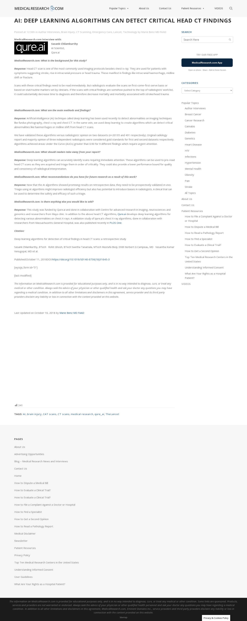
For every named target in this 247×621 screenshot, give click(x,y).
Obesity (189, 174)
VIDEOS (219, 8)
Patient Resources (191, 8)
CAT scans (49, 414)
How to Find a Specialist (198, 239)
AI (24, 414)
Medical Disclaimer (25, 533)
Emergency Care (102, 32)
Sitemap (123, 617)
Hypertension (193, 162)
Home (18, 475)
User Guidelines (23, 577)
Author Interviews (49, 32)
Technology (130, 32)
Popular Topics (117, 8)
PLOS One (115, 222)
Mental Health (193, 168)
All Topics (190, 193)
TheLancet (112, 414)
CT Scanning (83, 32)
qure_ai (99, 414)
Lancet (117, 32)
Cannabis (190, 126)
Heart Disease (193, 144)
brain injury (34, 414)
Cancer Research (194, 120)
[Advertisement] (94, 359)
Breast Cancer (193, 114)
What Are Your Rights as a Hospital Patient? (39, 584)
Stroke (188, 186)
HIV (187, 150)
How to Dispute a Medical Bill (202, 226)
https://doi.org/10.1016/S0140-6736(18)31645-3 (81, 259)
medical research (82, 414)
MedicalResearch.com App (207, 62)
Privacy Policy (22, 555)
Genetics (190, 138)
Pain (187, 180)
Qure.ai (122, 214)
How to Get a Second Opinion (202, 251)
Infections (190, 156)
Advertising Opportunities (29, 454)
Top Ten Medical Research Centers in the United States (46, 562)
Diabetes (190, 132)
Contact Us (165, 8)
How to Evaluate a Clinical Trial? (203, 245)
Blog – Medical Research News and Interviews (41, 461)
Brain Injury (68, 32)
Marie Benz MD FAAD (153, 32)
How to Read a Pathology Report (204, 232)
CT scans (64, 414)
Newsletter (21, 540)
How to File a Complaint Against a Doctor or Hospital (44, 504)
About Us (144, 8)
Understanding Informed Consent (204, 267)
